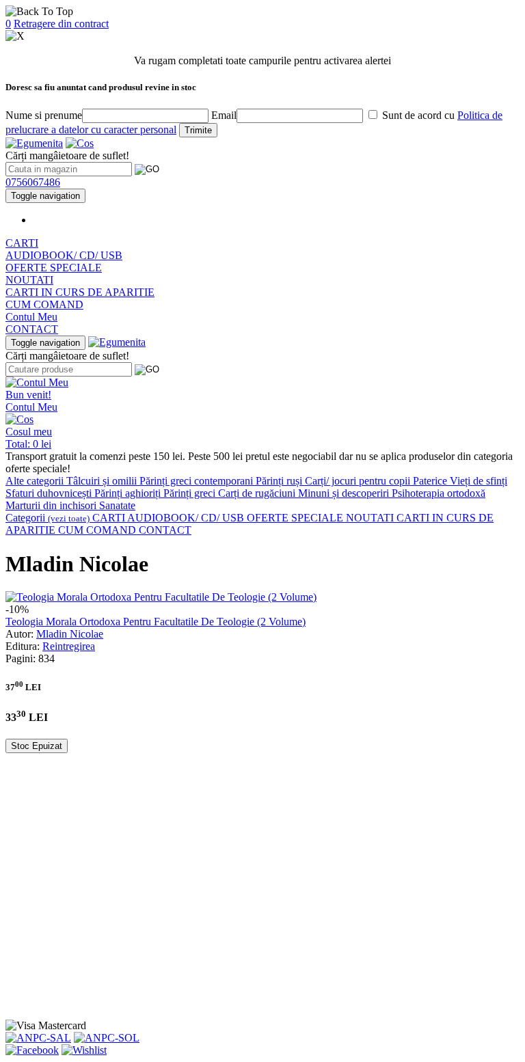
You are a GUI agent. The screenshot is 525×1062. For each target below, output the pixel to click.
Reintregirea (68, 646)
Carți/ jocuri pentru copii (359, 481)
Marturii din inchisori (52, 505)
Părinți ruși (280, 481)
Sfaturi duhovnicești (49, 493)
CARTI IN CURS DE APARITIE (79, 292)
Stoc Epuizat (36, 746)
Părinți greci (190, 493)
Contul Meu (31, 317)
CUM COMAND (44, 304)
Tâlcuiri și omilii (102, 481)
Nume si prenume (43, 115)
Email (224, 115)
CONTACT (31, 329)
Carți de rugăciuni (258, 493)
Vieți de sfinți (478, 481)
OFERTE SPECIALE (53, 267)
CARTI (21, 243)
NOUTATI (29, 280)
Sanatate (117, 505)
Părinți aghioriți (128, 493)
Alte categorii (35, 481)
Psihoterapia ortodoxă (438, 493)
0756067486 (32, 182)
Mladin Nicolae (69, 634)
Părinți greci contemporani (197, 481)
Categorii (47, 517)
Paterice (431, 481)
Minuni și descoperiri (345, 493)
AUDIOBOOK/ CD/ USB (63, 255)
